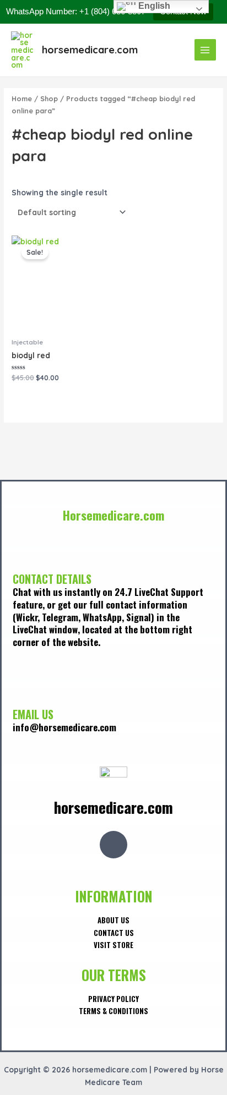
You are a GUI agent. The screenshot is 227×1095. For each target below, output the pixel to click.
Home (22, 98)
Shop (49, 98)
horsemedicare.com (90, 49)
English (153, 5)
